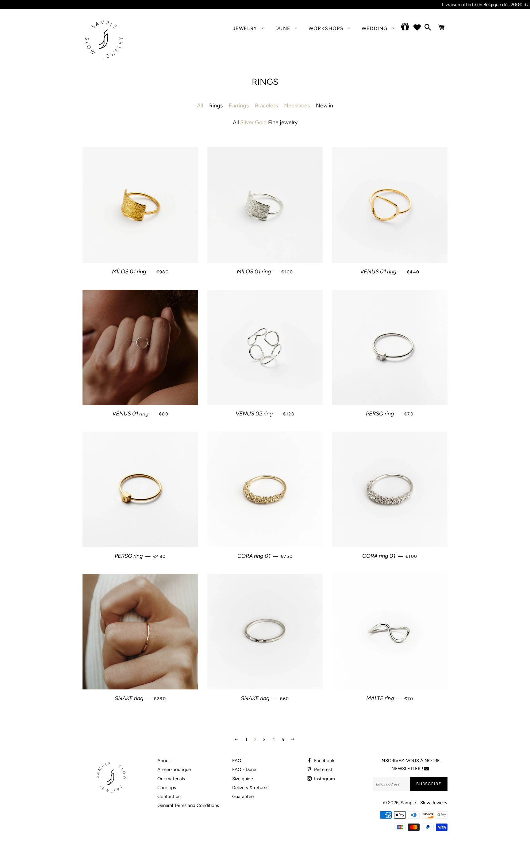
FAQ (236, 760)
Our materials (171, 778)
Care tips (166, 787)
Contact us (168, 796)
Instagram (324, 778)
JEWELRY (246, 28)
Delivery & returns (250, 787)
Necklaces (297, 105)
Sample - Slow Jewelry (424, 802)
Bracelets (266, 105)
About (163, 760)
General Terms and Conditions (188, 805)
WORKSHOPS (327, 28)
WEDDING (376, 28)
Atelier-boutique (174, 769)
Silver (247, 122)
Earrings (239, 105)
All (200, 105)
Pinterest (322, 769)
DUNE (283, 28)
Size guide (242, 778)
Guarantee (243, 796)
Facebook (323, 760)
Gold (261, 122)
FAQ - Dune (244, 769)
